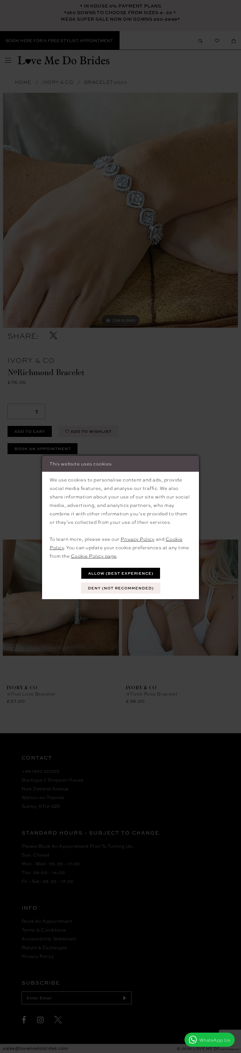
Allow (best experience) (120, 573)
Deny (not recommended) (121, 588)
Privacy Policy (137, 538)
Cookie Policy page (94, 555)
